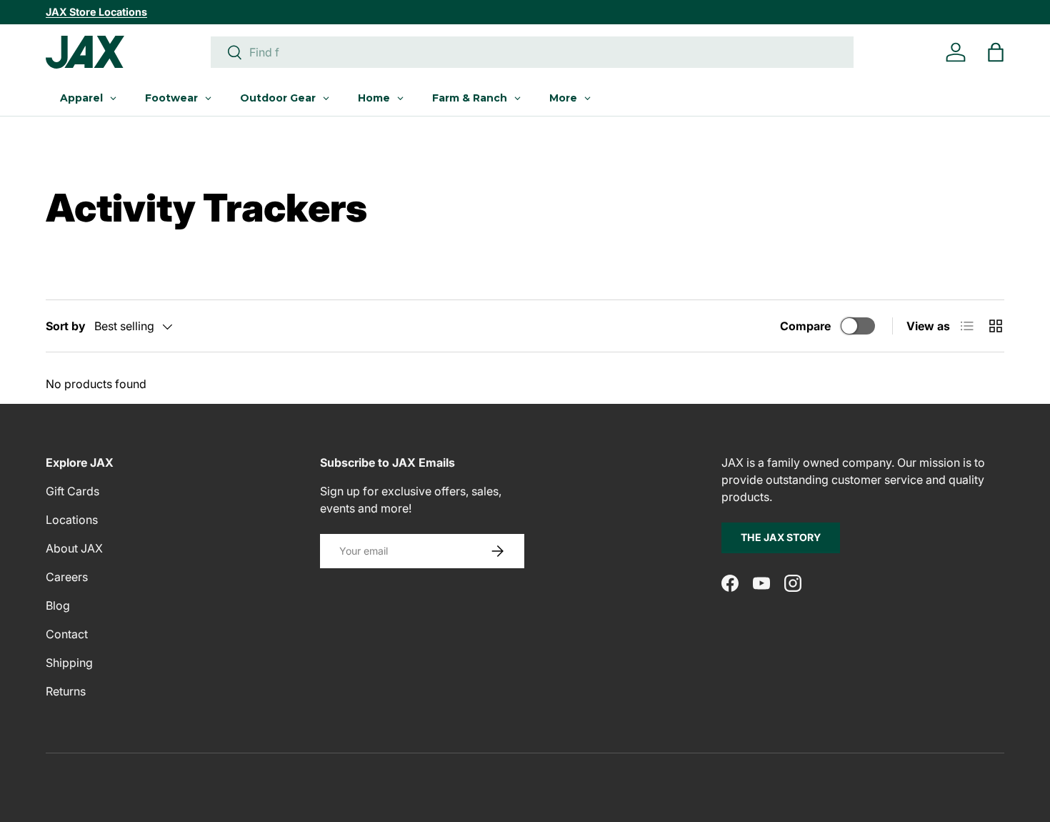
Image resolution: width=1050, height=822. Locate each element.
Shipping (69, 662)
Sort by (66, 326)
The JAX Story (781, 537)
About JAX (74, 548)
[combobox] (532, 52)
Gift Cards (72, 491)
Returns (66, 691)
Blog (58, 605)
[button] (995, 52)
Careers (67, 577)
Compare (805, 326)
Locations (72, 519)
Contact (67, 634)
